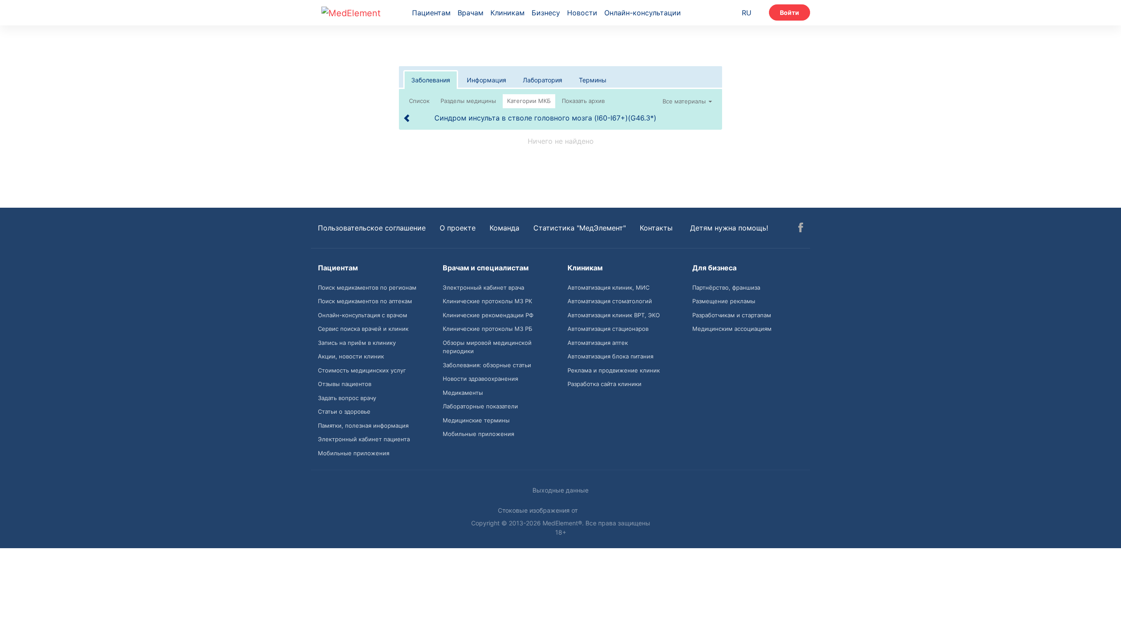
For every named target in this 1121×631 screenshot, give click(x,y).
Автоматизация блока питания (610, 356)
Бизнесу (546, 12)
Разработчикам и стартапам (731, 315)
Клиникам (507, 12)
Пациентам (431, 12)
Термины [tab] (592, 80)
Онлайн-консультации (642, 12)
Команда (504, 227)
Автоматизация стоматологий (610, 301)
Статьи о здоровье (344, 411)
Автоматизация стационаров (608, 328)
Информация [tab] (486, 80)
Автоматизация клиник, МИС (608, 287)
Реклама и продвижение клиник (614, 370)
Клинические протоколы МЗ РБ (487, 328)
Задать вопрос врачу (347, 397)
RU (746, 12)
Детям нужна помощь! (729, 227)
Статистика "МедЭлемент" (579, 227)
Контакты (656, 227)
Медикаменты (463, 392)
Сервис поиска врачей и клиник (363, 328)
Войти (789, 12)
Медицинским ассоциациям (732, 328)
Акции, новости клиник (351, 356)
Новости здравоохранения (480, 378)
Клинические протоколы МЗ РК (487, 301)
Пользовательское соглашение (372, 227)
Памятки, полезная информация (363, 425)
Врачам (470, 12)
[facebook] (800, 228)
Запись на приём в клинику (357, 342)
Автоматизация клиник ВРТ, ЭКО (614, 315)
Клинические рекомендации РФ (488, 315)
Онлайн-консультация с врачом (362, 315)
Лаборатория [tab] (542, 80)
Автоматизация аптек (598, 342)
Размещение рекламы (723, 301)
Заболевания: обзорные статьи (487, 365)
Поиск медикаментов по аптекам (365, 301)
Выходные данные (560, 490)
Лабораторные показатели (480, 406)
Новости (582, 12)
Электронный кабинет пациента (364, 439)
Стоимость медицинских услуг (362, 370)
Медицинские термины (476, 420)
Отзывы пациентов (344, 383)
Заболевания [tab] (430, 80)
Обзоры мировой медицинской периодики (487, 347)
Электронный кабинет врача (483, 287)
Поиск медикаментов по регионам (367, 287)
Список (419, 100)
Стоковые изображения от (538, 510)
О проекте (458, 227)
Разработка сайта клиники (605, 383)
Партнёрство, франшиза (726, 287)
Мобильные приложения (353, 453)
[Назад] (407, 118)
